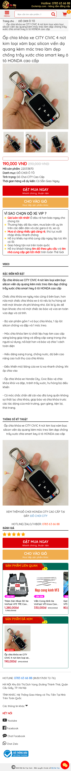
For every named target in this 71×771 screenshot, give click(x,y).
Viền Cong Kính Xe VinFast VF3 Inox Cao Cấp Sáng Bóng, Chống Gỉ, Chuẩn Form (47, 603)
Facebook (12, 728)
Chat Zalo (12, 743)
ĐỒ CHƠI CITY (38, 516)
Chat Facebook (16, 736)
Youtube (12, 720)
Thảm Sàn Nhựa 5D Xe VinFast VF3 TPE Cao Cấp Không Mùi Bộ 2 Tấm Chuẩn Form (16, 603)
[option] (35, 96)
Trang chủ (8, 21)
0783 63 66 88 (23, 678)
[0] (65, 14)
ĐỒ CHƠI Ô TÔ (26, 21)
